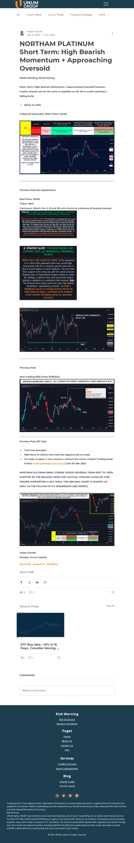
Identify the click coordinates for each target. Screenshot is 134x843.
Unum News (34, 14)
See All (110, 605)
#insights (52, 564)
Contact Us (67, 745)
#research (39, 564)
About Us (67, 740)
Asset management (67, 768)
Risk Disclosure (67, 719)
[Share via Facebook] (21, 582)
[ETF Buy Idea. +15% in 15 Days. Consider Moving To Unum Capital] (40, 625)
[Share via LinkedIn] (37, 582)
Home (67, 736)
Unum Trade (56, 14)
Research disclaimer (67, 723)
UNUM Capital (67, 786)
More (102, 14)
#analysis (25, 564)
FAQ (67, 749)
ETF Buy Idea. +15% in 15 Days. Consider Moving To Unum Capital (40, 646)
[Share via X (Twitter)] (29, 582)
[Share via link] (45, 582)
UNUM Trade (67, 781)
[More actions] (112, 33)
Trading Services (67, 764)
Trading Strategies (81, 14)
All (18, 14)
